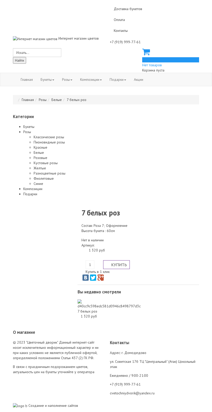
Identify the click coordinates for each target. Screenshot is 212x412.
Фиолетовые (44, 178)
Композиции (89, 79)
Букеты (46, 79)
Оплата (119, 19)
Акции (138, 79)
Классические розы (49, 137)
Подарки (117, 79)
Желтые (40, 168)
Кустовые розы (46, 163)
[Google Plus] (100, 277)
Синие (38, 183)
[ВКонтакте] (85, 277)
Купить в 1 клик (98, 271)
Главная (27, 79)
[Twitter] (93, 277)
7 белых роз (87, 311)
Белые (56, 99)
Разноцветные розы (49, 173)
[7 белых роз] (109, 303)
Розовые (40, 157)
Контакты (121, 30)
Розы (66, 79)
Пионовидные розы (49, 142)
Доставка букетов (128, 8)
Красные (40, 147)
